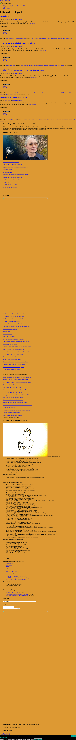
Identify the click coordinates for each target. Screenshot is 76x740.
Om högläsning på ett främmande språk (12, 369)
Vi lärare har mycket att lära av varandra (12, 415)
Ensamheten (4, 16)
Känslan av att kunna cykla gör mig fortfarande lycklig (16, 174)
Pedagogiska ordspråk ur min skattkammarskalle (14, 5)
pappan (70, 119)
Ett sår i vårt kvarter (7, 172)
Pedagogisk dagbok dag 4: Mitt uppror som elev (17, 595)
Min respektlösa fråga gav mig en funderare (13, 397)
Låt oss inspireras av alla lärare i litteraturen (13, 392)
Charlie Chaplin (34, 119)
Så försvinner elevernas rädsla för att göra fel (13, 367)
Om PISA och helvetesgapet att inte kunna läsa (14, 313)
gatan (50, 119)
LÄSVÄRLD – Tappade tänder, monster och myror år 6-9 (19, 577)
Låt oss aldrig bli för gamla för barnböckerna (13, 354)
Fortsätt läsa (31, 23)
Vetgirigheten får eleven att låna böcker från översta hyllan (17, 395)
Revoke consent (37, 739)
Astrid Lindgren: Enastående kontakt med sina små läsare (22, 70)
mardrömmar (65, 119)
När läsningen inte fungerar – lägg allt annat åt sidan (15, 402)
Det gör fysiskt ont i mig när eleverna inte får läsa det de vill (17, 377)
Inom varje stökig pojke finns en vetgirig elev (13, 339)
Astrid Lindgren (34, 38)
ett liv (64, 38)
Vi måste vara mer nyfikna (9, 336)
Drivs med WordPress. (5, 734)
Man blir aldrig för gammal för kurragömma (13, 184)
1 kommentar (8, 121)
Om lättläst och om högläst (12, 592)
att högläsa (31, 65)
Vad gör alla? (9, 565)
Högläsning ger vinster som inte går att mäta (13, 318)
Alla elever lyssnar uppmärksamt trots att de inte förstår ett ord (17, 405)
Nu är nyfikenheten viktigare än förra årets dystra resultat (16, 351)
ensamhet (60, 38)
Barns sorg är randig (10, 38)
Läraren (15, 417)
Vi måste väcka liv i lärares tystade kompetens (14, 349)
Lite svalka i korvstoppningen (10, 329)
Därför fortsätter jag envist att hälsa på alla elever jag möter (17, 326)
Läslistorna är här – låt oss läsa (10, 344)
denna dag (51, 65)
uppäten (2, 121)
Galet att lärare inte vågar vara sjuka (11, 412)
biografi (48, 38)
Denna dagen (54, 38)
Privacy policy (4, 737)
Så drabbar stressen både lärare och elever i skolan (15, 356)
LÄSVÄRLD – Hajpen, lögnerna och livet (16, 579)
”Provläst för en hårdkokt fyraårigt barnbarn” (18, 43)
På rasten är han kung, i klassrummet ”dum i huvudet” (15, 379)
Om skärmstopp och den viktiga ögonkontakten (14, 316)
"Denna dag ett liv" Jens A (62, 92)
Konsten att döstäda (7, 169)
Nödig (7, 566)
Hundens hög (6, 182)
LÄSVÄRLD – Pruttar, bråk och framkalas (16, 576)
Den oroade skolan (7, 334)
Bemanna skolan (7, 331)
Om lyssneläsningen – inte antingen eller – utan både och (16, 389)
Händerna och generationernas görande (12, 179)
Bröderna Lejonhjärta (43, 65)
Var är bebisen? (9, 563)
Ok (72, 736)
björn (29, 119)
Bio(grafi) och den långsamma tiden (13, 97)
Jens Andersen (69, 38)
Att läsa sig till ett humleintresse (10, 187)
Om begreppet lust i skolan (9, 407)
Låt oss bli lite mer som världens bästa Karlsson (14, 324)
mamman (59, 119)
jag (53, 119)
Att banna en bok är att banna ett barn (12, 384)
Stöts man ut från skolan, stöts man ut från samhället (15, 362)
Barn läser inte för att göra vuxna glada (12, 387)
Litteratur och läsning (21, 38)
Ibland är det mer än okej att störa (11, 162)
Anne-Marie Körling (5, 0)
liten (56, 119)
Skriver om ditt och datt (11, 119)
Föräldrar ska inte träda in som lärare (11, 321)
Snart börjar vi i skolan (11, 571)
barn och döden (42, 38)
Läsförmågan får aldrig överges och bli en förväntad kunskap (17, 346)
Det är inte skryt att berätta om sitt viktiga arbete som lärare (16, 341)
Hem (4, 7)
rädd (74, 119)
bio (22, 119)
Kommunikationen (21, 92)
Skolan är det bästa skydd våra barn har (12, 359)
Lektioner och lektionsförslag (33, 92)
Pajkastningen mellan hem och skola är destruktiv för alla (16, 410)
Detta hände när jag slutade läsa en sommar (13, 164)
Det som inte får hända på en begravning (13, 177)
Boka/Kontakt (6, 8)
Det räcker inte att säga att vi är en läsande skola (14, 364)
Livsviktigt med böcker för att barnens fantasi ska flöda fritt (17, 382)
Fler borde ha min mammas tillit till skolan (13, 400)
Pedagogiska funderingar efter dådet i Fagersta (17, 594)
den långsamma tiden (44, 119)
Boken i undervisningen (11, 92)
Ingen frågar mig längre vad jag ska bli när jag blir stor (16, 167)
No (74, 736)
